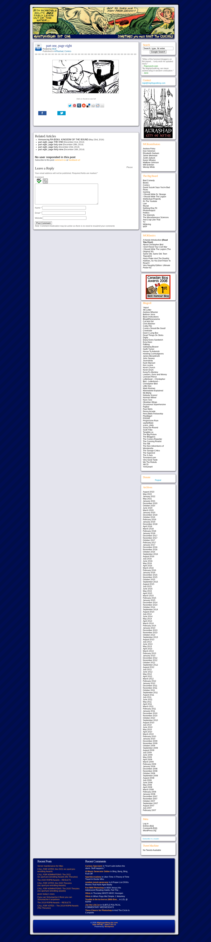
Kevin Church (149, 367)
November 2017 (150, 538)
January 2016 (149, 572)
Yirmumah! (148, 467)
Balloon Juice (149, 314)
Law (145, 203)
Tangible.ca (148, 432)
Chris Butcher (149, 324)
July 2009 (147, 752)
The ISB (146, 444)
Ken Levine (148, 365)
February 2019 (149, 519)
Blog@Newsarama (151, 319)
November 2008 (150, 771)
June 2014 (147, 616)
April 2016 (147, 566)
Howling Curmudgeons (153, 354)
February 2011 (149, 709)
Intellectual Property (152, 199)
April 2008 (147, 787)
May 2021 (147, 499)
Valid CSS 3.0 (110, 925)
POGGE (146, 418)
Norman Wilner (149, 397)
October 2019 (149, 517)
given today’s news (46, 894)
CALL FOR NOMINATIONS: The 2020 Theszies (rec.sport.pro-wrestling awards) (58, 889)
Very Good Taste (150, 460)
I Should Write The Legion (154, 196)
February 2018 (149, 531)
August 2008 (148, 778)
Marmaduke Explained (153, 390)
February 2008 (149, 792)
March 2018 (148, 529)
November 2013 (150, 632)
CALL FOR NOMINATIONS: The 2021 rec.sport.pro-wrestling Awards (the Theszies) (57, 875)
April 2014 (147, 621)
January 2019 (149, 522)
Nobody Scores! (150, 395)
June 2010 (147, 727)
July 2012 (147, 669)
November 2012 (150, 660)
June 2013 (147, 644)
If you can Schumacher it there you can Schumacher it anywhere (54, 898)
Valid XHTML (97, 925)
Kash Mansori (149, 363)
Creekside (147, 330)
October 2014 (149, 607)
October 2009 (149, 746)
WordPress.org (149, 830)
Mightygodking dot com (107, 923)
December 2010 (150, 713)
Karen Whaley (149, 160)
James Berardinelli (151, 356)
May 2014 (147, 619)
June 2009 (147, 755)
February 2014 (149, 626)
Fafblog (146, 344)
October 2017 (149, 540)
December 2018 (150, 524)
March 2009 (148, 762)
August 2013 (148, 639)
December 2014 (150, 602)
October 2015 (149, 579)
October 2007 (149, 801)
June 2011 (147, 699)
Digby (145, 337)
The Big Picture (150, 434)
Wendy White (149, 167)
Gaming (146, 192)
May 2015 (147, 591)
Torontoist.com (149, 457)
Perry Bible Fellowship (153, 414)
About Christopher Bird (153, 244)
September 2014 (150, 609)
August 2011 (148, 695)
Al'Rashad (58, 51)
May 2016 (147, 563)
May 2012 (147, 674)
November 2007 (150, 799)
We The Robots (150, 462)
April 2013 (147, 649)
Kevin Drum (148, 370)
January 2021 (149, 501)
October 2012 (149, 662)
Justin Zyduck (149, 158)
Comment (39, 177)
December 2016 (150, 547)
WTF (145, 226)
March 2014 (148, 623)
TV (144, 222)
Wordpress (109, 926)
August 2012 (148, 667)
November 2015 (150, 577)
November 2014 (150, 605)
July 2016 (147, 559)
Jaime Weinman (150, 155)
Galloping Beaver (151, 347)
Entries (148, 826)
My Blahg (147, 393)
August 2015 (148, 584)
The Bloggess (149, 437)
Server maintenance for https (50, 866)
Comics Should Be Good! (154, 328)
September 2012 (150, 665)
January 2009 (149, 766)
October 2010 (149, 718)
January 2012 (149, 683)
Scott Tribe (147, 430)
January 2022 (149, 496)
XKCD (146, 464)
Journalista (148, 360)
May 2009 (147, 757)
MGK (54, 49)
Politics (146, 213)
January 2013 (149, 656)
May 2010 (147, 729)
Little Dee (147, 386)
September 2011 (150, 692)
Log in (146, 823)
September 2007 (150, 803)
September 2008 (150, 776)
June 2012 (147, 672)
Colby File (147, 326)
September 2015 (150, 582)
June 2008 (147, 782)
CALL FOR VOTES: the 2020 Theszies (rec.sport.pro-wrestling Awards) (54, 884)
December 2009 (150, 741)
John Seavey (149, 358)
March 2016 (148, 568)
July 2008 (147, 780)
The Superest (149, 453)
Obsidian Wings (150, 402)
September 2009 (150, 748)
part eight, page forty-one (50, 144)
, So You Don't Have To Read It (157, 260)
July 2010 (147, 725)
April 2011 (147, 704)
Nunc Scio (147, 400)
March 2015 (148, 596)
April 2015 (147, 593)
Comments (150, 828)
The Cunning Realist (152, 441)
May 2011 (147, 702)
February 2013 (149, 653)
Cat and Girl (148, 321)
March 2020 (148, 510)
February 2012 (149, 681)
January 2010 (149, 739)
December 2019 (150, 515)
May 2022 (147, 494)
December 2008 (150, 769)
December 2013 (150, 630)
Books (146, 183)
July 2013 (147, 642)
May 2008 (147, 785)
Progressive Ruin (150, 420)
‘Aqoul (146, 307)
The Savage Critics (151, 450)
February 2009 (149, 764)
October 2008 (149, 773)
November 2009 (150, 743)
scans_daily (148, 425)
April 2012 (147, 676)
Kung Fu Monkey (150, 372)
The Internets (149, 215)
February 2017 (149, 542)
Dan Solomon (149, 151)
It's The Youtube (150, 201)
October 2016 (149, 552)
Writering (147, 224)
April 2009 (147, 759)
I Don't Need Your (155, 247)
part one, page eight (59, 46)
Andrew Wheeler (150, 312)
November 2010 (150, 716)
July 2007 (147, 808)
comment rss (60, 160)
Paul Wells (147, 409)
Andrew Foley (149, 149)
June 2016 (147, 561)
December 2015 (150, 575)
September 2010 (150, 720)
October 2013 (149, 635)
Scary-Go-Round (150, 427)
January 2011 (149, 711)
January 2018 (149, 533)
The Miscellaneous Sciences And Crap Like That (156, 218)
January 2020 (149, 512)
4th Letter (147, 310)
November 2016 (150, 549)
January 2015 (149, 600)
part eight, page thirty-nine (50, 149)
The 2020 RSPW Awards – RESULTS (54, 880)
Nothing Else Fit (150, 208)
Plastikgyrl (147, 416)
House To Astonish (151, 351)
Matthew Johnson (151, 162)
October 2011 (149, 690)
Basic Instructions (151, 317)
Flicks (145, 190)
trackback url (74, 160)
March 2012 (148, 679)
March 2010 (148, 734)
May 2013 (147, 646)
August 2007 (148, 806)
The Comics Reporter (152, 439)
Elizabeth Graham (151, 153)
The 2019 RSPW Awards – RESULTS (54, 902)
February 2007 (149, 810)
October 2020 (149, 506)
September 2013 (150, 637)
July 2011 (147, 697)
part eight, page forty (48, 147)
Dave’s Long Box (150, 333)
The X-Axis (148, 455)
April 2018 (147, 526)
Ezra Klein (147, 342)
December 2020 (150, 503)
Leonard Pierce (150, 377)
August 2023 (148, 492)
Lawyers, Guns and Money (155, 374)
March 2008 (148, 789)
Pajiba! (146, 407)
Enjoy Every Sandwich (153, 340)
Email (38, 213)
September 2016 (150, 554)
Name (38, 208)
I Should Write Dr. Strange (154, 194)
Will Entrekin (148, 165)
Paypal (158, 480)
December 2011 (150, 686)
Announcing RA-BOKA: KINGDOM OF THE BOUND (63, 139)
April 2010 (147, 732)
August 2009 (148, 750)
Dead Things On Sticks (153, 335)
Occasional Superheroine (154, 404)
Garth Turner (148, 349)
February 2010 (149, 736)
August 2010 (148, 722)
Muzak (146, 206)
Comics (67, 51)
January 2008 (149, 794)
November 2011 (150, 688)
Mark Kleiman (149, 388)
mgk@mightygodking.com (153, 83)
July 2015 (147, 586)
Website (38, 218)
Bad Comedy (149, 180)
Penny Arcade (149, 411)
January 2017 (149, 545)
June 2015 (147, 589)
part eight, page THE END (50, 142)
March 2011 (148, 706)
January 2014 (149, 628)
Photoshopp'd (149, 210)
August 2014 (148, 612)
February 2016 (149, 570)
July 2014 (147, 614)
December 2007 (150, 796)
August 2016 (148, 556)
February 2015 (149, 598)
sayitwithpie (148, 423)
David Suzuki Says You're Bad (156, 187)
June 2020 (147, 508)
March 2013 (148, 651)
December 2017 (150, 536)
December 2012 (150, 658)
